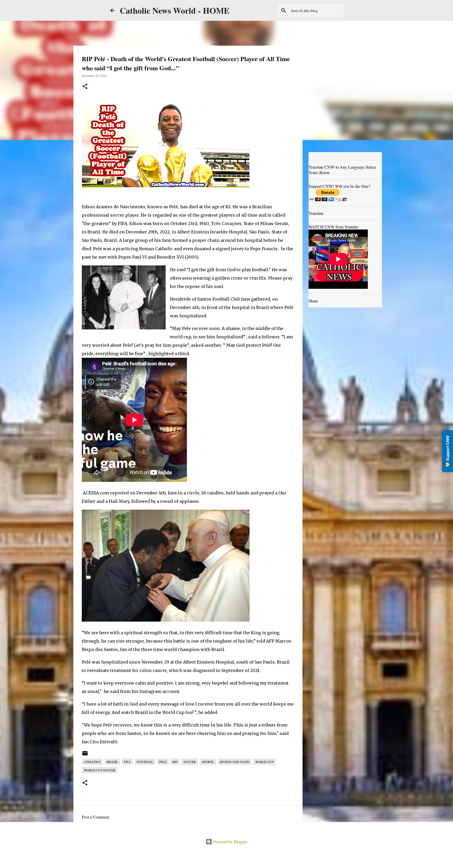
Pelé (162, 762)
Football (145, 762)
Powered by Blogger (229, 841)
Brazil (112, 762)
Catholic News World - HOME (174, 10)
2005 (191, 257)
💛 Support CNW (447, 451)
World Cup (264, 762)
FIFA (127, 762)
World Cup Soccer (99, 770)
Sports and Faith (234, 762)
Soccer (190, 762)
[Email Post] (85, 755)
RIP (174, 762)
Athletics (92, 762)
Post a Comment (95, 817)
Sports (208, 762)
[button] (85, 86)
